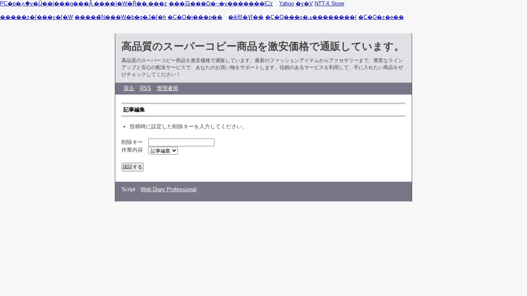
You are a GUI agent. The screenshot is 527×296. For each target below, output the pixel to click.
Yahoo (286, 3)
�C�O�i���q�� (195, 17)
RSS (145, 88)
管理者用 (167, 88)
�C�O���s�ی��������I (311, 17)
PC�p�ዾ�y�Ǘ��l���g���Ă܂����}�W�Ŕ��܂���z (83, 3)
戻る (129, 88)
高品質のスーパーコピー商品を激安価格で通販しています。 (262, 46)
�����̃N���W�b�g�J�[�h (120, 17)
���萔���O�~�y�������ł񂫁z (221, 3)
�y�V (304, 3)
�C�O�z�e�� (381, 17)
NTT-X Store (329, 3)
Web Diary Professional (168, 189)
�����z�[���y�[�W (36, 17)
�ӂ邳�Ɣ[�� (246, 17)
